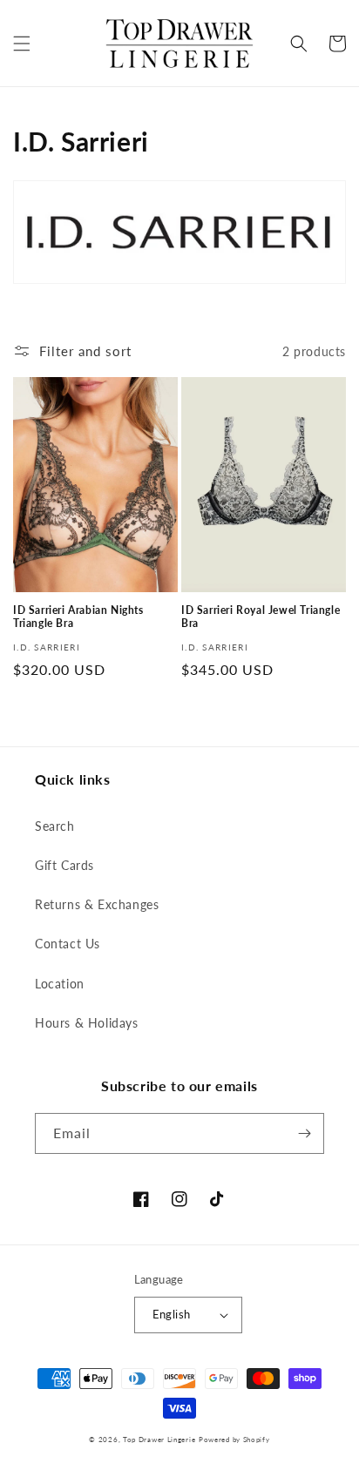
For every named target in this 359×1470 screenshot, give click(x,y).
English (171, 1314)
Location (60, 983)
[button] (22, 43)
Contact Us (67, 943)
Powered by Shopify (234, 1439)
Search (55, 826)
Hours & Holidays (87, 1022)
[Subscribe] (304, 1133)
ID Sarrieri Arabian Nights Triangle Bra (78, 617)
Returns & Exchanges (97, 904)
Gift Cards (64, 865)
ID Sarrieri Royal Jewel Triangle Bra (260, 617)
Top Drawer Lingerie (159, 1439)
